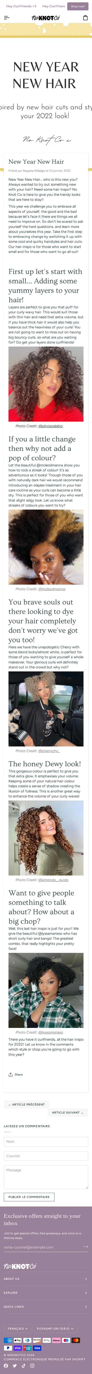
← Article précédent (26, 1104)
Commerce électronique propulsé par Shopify (44, 1359)
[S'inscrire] (84, 1246)
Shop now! (78, 6)
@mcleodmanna (51, 589)
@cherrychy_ (49, 751)
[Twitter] (15, 1366)
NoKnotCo (16, 1355)
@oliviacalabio (50, 426)
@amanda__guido (53, 880)
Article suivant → (68, 1112)
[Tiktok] (23, 1366)
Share (19, 1074)
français (16, 1328)
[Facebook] (6, 1366)
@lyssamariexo (50, 1032)
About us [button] (11, 1279)
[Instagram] (32, 1366)
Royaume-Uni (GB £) (53, 1328)
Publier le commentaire (29, 1197)
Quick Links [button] (14, 1306)
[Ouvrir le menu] (11, 18)
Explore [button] (11, 1292)
